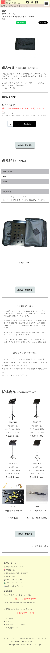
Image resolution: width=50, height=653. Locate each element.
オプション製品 (14, 6)
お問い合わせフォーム (14, 586)
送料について (7, 113)
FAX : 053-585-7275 (14, 582)
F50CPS (37, 422)
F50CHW (12, 463)
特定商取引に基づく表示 (15, 624)
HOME (2, 6)
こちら (31, 115)
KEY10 (13, 506)
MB (37, 506)
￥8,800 (13, 476)
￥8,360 (13, 435)
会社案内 (9, 618)
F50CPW (37, 463)
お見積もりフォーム (26, 342)
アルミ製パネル (13, 426)
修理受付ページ (12, 628)
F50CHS (13, 422)
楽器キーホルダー (13, 510)
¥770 (13, 517)
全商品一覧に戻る (25, 145)
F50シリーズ (9, 87)
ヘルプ (8, 621)
